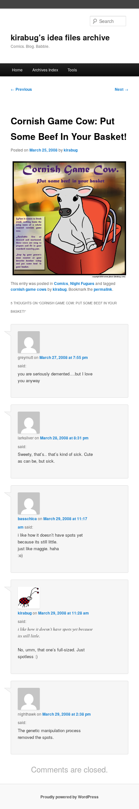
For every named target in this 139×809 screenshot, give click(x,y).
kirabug (71, 150)
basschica (27, 518)
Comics (61, 283)
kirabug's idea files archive (60, 37)
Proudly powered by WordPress (69, 797)
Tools (72, 69)
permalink (103, 289)
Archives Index (45, 69)
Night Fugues (82, 283)
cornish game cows (29, 289)
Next (121, 89)
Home (17, 69)
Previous (21, 89)
